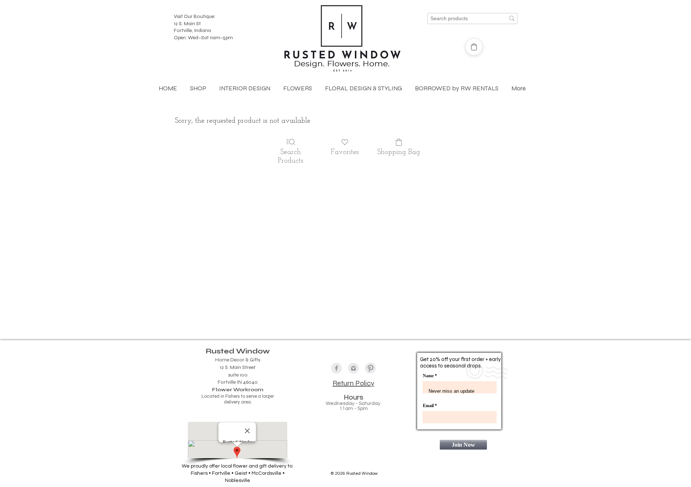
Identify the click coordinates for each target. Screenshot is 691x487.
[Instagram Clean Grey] (353, 368)
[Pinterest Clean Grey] (370, 368)
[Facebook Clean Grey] (336, 368)
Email (429, 405)
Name (428, 376)
